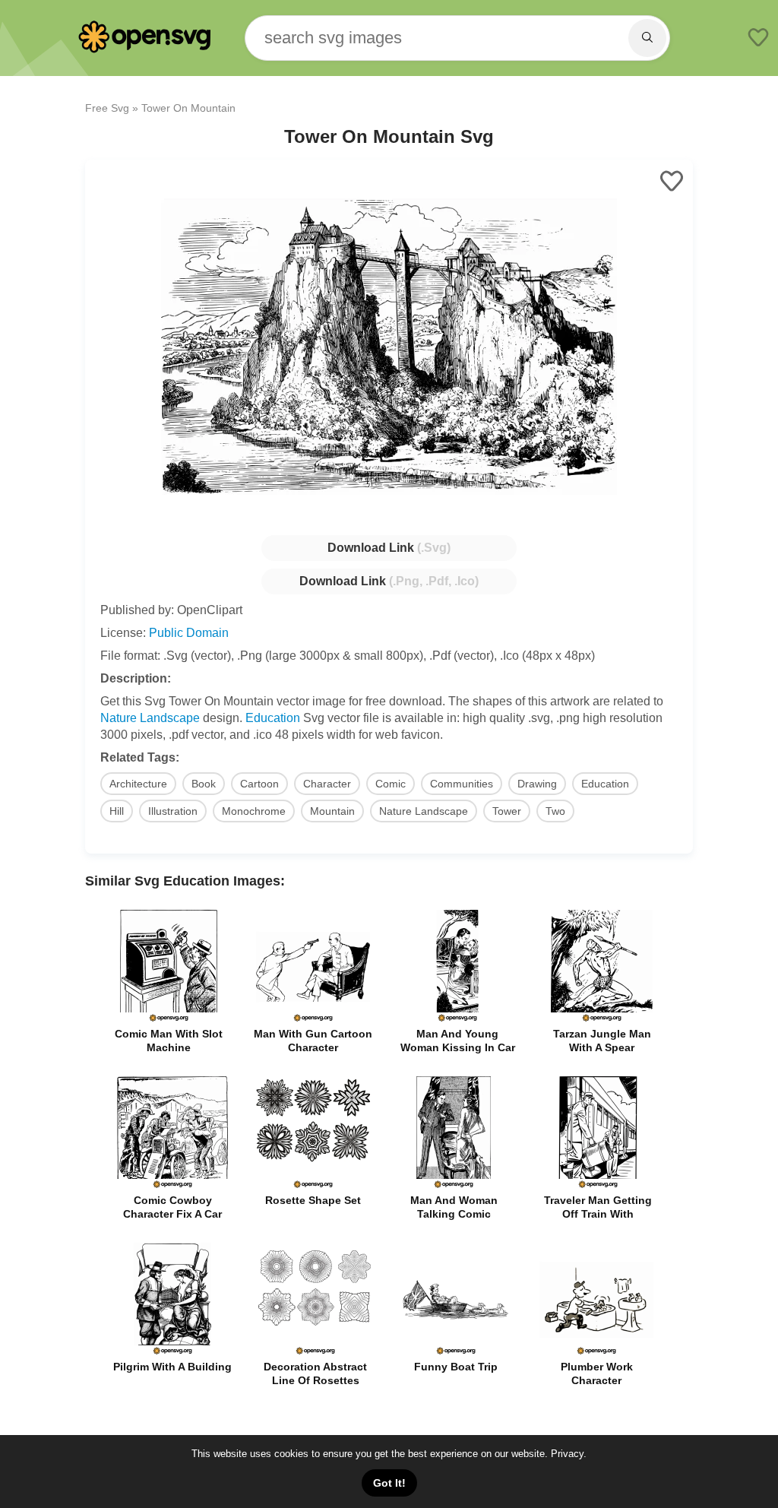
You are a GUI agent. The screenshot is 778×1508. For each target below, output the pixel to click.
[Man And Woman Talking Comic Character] (454, 1186)
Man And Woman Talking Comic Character (454, 1214)
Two (555, 811)
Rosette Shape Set (313, 1200)
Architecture (138, 784)
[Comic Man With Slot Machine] (169, 1019)
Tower (506, 811)
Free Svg (107, 108)
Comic (390, 784)
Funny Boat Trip (456, 1367)
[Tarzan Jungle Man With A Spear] (602, 1019)
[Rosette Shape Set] (313, 1186)
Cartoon (259, 784)
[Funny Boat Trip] (456, 1352)
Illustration (173, 811)
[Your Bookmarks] (758, 38)
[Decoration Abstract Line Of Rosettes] (315, 1352)
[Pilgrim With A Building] (172, 1352)
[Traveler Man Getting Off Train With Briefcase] (598, 1186)
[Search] (647, 38)
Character (327, 784)
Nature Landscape (150, 717)
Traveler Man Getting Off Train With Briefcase (598, 1214)
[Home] (145, 49)
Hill (116, 811)
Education (272, 717)
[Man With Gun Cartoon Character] (313, 1019)
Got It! (389, 1483)
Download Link (389, 547)
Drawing (537, 784)
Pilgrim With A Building (172, 1367)
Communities (461, 784)
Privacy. (569, 1453)
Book (203, 784)
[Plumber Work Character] (596, 1352)
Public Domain (189, 632)
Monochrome (254, 811)
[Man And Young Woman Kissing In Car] (457, 1019)
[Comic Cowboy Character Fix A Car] (172, 1186)
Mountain (332, 811)
